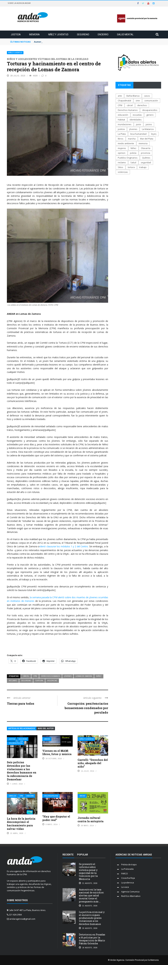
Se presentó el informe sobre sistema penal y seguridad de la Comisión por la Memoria (88, 872)
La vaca (125, 887)
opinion (121, 152)
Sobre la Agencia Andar (19, 3)
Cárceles (12, 796)
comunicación (151, 100)
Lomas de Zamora (84, 676)
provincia (145, 152)
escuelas (137, 114)
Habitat (121, 119)
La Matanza (148, 129)
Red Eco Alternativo (130, 896)
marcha (132, 138)
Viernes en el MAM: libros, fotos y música (57, 752)
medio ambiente (126, 143)
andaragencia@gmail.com (22, 918)
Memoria (34, 34)
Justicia (16, 34)
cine (138, 100)
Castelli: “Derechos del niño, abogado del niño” (93, 763)
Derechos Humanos (50, 676)
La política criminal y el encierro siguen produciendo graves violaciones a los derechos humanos (92, 918)
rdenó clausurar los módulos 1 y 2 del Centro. (63, 546)
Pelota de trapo (129, 864)
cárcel (26, 676)
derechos (142, 105)
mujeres (122, 148)
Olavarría (145, 148)
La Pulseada (127, 868)
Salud (133, 162)
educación (123, 114)
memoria (143, 143)
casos (147, 95)
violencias (52, 680)
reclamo (13, 680)
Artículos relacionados (21, 728)
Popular (82, 854)
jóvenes (67, 676)
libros (120, 138)
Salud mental (125, 34)
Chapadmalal (124, 100)
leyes (154, 133)
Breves (47, 739)
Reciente (68, 854)
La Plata (122, 133)
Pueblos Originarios (127, 157)
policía (133, 152)
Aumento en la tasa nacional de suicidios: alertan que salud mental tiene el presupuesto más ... (91, 895)
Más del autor (46, 728)
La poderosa (127, 882)
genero (150, 114)
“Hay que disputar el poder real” (56, 818)
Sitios (120, 167)
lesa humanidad (138, 133)
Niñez (98, 676)
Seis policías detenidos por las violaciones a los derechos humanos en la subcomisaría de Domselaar (21, 771)
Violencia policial (16, 743)
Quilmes (146, 157)
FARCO (124, 873)
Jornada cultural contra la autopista (91, 819)
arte (120, 95)
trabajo (143, 167)
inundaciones (124, 124)
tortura (39, 680)
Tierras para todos (20, 703)
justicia (121, 129)
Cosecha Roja (128, 877)
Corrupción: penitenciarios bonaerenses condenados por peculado (86, 708)
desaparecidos (149, 110)
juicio (138, 124)
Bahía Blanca (132, 95)
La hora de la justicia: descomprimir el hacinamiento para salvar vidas (21, 823)
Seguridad (83, 34)
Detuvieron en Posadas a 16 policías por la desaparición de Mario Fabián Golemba (92, 939)
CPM (35, 676)
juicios (149, 124)
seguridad (26, 680)
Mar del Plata (146, 138)
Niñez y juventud (58, 34)
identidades (136, 119)
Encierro (103, 34)
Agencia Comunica (130, 891)
